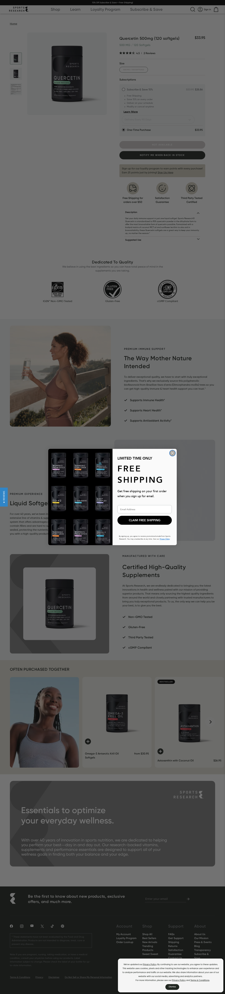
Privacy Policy (149, 964)
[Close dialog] (172, 453)
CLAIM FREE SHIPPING (144, 520)
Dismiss (172, 987)
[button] (4, 497)
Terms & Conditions (199, 980)
